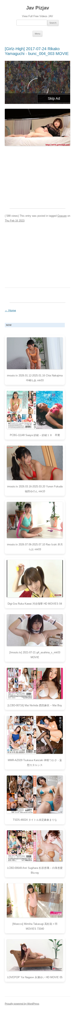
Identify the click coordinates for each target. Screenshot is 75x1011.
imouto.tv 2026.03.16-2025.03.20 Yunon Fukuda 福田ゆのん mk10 (35, 489)
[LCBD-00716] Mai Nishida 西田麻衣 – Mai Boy (35, 705)
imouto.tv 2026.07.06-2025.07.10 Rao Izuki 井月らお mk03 (35, 547)
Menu (37, 33)
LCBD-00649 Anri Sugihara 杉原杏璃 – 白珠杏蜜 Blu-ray (35, 870)
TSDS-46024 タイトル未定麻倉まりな (35, 819)
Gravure (62, 215)
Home (10, 310)
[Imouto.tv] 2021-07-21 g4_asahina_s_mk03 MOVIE (34, 655)
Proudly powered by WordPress (22, 1003)
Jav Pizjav (37, 7)
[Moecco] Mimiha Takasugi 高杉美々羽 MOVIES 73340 (34, 926)
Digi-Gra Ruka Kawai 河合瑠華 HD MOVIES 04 (35, 603)
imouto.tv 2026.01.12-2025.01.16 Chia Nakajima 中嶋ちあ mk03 (35, 378)
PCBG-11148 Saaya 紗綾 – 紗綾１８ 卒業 (35, 435)
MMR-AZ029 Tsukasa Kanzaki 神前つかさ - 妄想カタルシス (35, 763)
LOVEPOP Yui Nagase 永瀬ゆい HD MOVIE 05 (34, 977)
